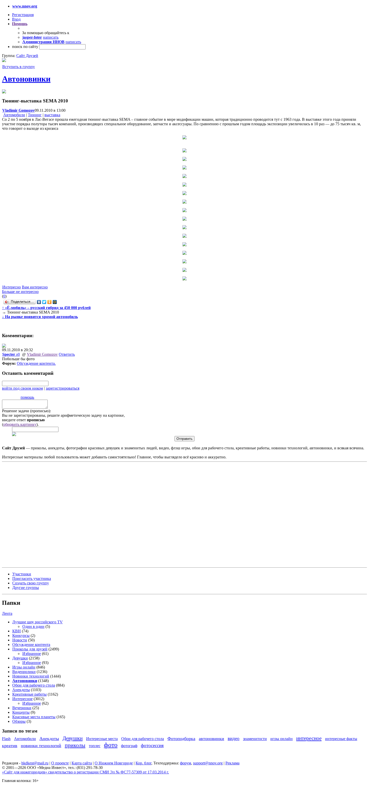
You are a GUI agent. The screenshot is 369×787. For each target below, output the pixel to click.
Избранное (31, 653)
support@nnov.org (208, 763)
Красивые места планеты (33, 717)
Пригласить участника (31, 578)
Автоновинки (26, 78)
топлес (94, 746)
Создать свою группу (30, 583)
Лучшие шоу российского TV (37, 622)
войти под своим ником (22, 388)
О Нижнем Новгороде (114, 763)
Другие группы (25, 587)
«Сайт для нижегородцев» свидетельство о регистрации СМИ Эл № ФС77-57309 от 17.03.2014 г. (85, 772)
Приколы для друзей (29, 649)
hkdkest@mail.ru (34, 763)
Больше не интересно (20, 291)
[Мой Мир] (54, 302)
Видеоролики (24, 672)
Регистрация (23, 15)
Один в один (33, 626)
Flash (6, 739)
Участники (21, 574)
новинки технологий (41, 745)
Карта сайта (82, 763)
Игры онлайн (23, 667)
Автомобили (14, 115)
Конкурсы (21, 635)
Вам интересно (35, 287)
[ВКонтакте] (39, 302)
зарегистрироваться (62, 388)
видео (233, 738)
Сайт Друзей (27, 55)
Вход (16, 19)
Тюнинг (35, 115)
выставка (52, 115)
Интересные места (102, 739)
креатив (9, 745)
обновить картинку (19, 424)
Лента (7, 613)
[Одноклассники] (49, 302)
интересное (309, 738)
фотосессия (152, 745)
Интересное (22, 699)
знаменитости (255, 739)
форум (185, 763)
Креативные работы (29, 694)
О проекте (60, 763)
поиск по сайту (25, 46)
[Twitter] (44, 302)
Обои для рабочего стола (33, 685)
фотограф (129, 746)
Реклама (232, 763)
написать (50, 37)
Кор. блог (143, 763)
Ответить (67, 354)
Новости (19, 640)
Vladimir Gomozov (42, 354)
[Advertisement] (32, 514)
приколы (75, 745)
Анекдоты (21, 690)
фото (110, 745)
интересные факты (341, 739)
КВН (16, 631)
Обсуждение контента (36, 363)
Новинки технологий (30, 676)
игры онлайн (281, 739)
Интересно (11, 287)
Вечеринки (21, 708)
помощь (27, 397)
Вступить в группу (18, 67)
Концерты (21, 712)
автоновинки (211, 738)
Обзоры (19, 721)
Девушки (20, 658)
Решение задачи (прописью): (26, 411)
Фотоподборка (181, 738)
